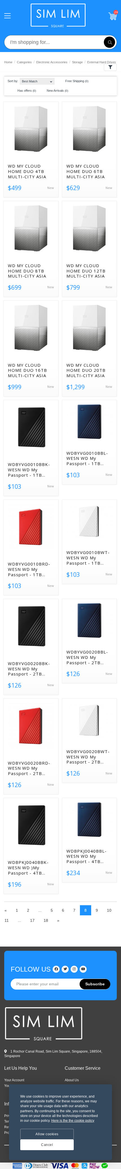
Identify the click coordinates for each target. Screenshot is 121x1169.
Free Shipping (76, 81)
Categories (24, 62)
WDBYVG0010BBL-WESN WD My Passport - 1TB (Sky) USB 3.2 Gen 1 (88, 458)
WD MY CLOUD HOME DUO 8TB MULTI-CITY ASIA (27, 271)
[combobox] (37, 80)
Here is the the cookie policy (72, 1121)
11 (7, 920)
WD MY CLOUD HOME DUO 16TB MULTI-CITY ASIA (27, 370)
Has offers (26, 90)
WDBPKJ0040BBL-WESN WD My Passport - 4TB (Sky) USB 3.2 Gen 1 (88, 856)
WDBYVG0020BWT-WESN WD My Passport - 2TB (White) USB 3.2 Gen (88, 757)
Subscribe (95, 984)
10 (109, 910)
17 (32, 920)
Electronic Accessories (52, 62)
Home (8, 62)
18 (46, 920)
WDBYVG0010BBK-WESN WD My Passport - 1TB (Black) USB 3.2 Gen (29, 469)
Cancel (47, 1145)
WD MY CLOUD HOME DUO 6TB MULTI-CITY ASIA (85, 171)
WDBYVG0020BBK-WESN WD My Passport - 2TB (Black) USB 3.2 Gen (29, 669)
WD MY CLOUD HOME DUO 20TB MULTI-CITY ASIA (86, 370)
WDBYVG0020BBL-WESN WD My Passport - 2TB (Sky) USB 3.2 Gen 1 (88, 657)
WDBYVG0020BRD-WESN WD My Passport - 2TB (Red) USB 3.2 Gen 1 (30, 768)
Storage (77, 62)
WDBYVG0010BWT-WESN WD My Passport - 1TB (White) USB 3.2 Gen (88, 558)
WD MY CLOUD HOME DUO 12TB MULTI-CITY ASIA (86, 271)
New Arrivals (57, 90)
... (40, 910)
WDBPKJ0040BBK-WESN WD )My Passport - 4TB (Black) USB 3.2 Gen (29, 867)
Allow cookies (47, 1134)
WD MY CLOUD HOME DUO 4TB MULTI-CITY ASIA (27, 171)
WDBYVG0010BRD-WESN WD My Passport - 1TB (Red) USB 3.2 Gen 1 (30, 569)
